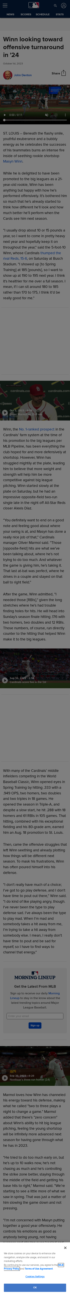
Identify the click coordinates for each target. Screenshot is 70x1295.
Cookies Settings (35, 1276)
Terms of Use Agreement (39, 1268)
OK (35, 1287)
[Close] (65, 1247)
